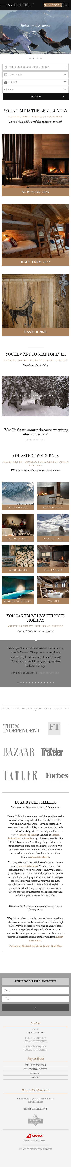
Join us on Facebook (35, 1065)
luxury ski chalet (28, 835)
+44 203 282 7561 (35, 1032)
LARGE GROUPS (18, 570)
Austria (28, 838)
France (55, 835)
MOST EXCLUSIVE (53, 507)
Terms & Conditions (35, 1109)
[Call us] (65, 5)
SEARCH (36, 96)
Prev (3, 663)
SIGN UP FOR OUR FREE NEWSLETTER (35, 981)
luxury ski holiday (27, 866)
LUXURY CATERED (18, 539)
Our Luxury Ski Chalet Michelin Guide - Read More (35, 946)
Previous (1, 32)
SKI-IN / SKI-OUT (17, 507)
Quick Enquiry (52, 4)
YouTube (35, 1077)
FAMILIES (53, 601)
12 (50, 682)
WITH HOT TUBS (53, 539)
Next (69, 28)
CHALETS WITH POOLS (17, 601)
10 (44, 682)
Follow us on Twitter (35, 1069)
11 (47, 682)
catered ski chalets (39, 857)
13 (53, 682)
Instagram (35, 1073)
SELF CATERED (53, 570)
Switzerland (14, 838)
